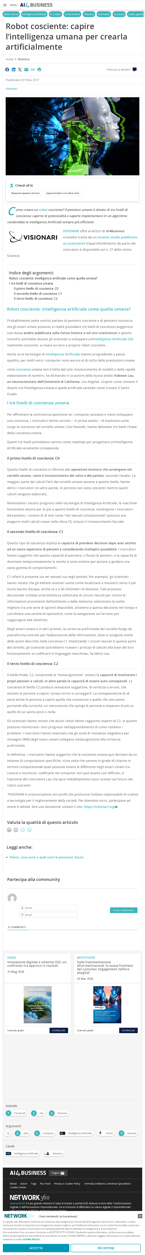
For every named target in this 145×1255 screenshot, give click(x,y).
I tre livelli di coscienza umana (31, 283)
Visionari (11, 89)
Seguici (56, 1172)
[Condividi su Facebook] (7, 69)
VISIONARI (71, 231)
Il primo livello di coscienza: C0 (36, 288)
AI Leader (55, 14)
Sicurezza (119, 14)
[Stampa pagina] (39, 69)
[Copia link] (33, 69)
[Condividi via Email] (26, 69)
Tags (33, 1183)
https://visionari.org (99, 806)
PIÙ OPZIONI (106, 1248)
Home (10, 59)
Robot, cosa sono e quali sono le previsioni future (46, 857)
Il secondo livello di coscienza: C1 (38, 293)
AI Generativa (72, 14)
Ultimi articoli (11, 14)
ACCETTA (36, 1248)
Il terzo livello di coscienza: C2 (35, 298)
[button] (10, 5)
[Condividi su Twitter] (20, 69)
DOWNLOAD (58, 1030)
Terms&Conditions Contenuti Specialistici (107, 1183)
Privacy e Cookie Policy (67, 1183)
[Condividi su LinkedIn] (13, 69)
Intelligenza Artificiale (34, 14)
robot (43, 210)
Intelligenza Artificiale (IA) (113, 339)
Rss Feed (45, 1183)
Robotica (89, 14)
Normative (104, 14)
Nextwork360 (17, 1203)
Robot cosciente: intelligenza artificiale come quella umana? (53, 278)
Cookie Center (18, 1187)
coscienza (23, 369)
